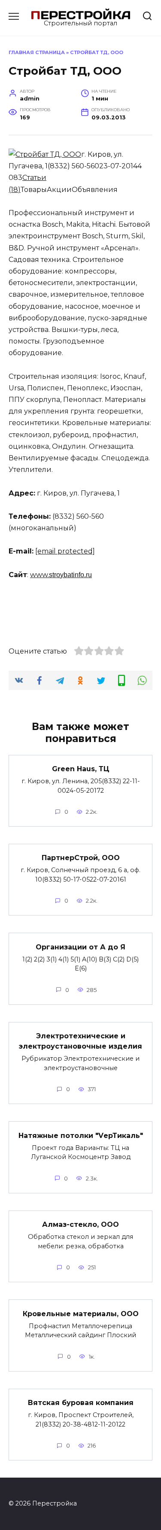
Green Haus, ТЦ (80, 769)
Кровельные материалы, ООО (81, 1313)
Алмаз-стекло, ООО (80, 1224)
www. (39, 575)
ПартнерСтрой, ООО (81, 858)
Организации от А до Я (80, 947)
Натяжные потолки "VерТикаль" (80, 1135)
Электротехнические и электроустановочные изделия (80, 1041)
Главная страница (37, 52)
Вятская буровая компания (81, 1403)
